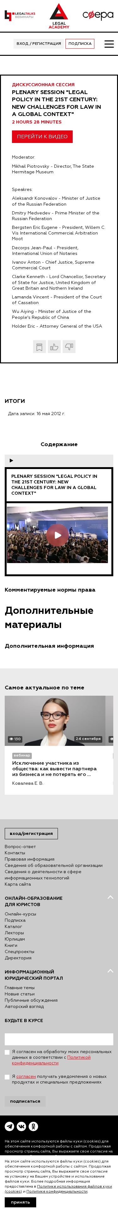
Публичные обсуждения (31, 1000)
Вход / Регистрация (39, 44)
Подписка (80, 44)
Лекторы (14, 933)
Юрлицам (15, 939)
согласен (26, 1076)
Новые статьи (20, 994)
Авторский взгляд (24, 1007)
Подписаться (25, 1101)
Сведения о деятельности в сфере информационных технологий (43, 875)
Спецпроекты (19, 952)
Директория (18, 958)
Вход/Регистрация (31, 833)
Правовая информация (29, 859)
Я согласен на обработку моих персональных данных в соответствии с (62, 1057)
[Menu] (108, 43)
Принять (20, 1202)
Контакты (15, 853)
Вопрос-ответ (20, 847)
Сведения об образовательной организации (54, 865)
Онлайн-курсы (20, 914)
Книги (11, 945)
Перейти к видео (42, 137)
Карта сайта (18, 884)
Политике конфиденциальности (56, 1192)
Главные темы (20, 988)
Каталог (13, 927)
